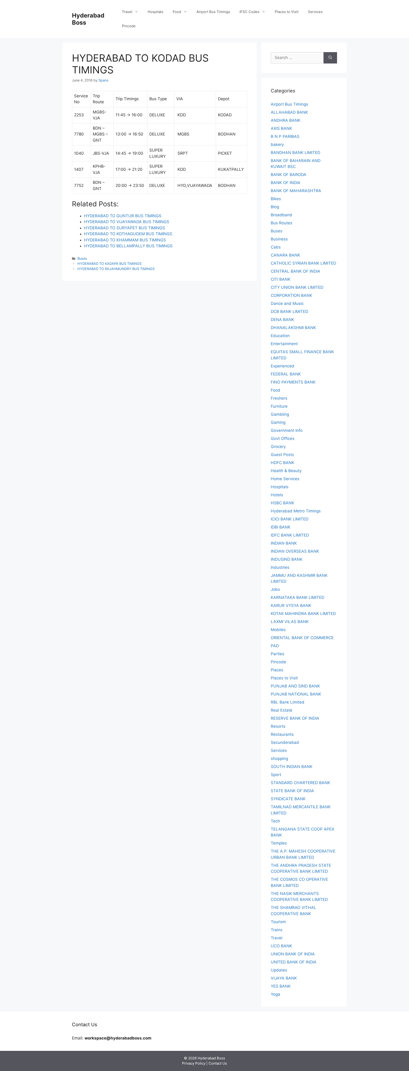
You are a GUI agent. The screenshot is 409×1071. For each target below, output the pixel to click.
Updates (279, 970)
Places (277, 670)
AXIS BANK (281, 128)
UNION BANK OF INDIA (293, 954)
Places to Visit (286, 11)
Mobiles (278, 629)
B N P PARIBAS (285, 136)
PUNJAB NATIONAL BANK (296, 694)
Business (279, 239)
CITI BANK (280, 279)
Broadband (281, 214)
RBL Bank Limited (287, 702)
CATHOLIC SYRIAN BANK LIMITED (303, 263)
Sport (276, 774)
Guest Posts (282, 454)
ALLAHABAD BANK (289, 112)
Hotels (277, 495)
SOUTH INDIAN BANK (291, 766)
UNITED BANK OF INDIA (293, 962)
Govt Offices (282, 438)
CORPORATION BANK (291, 295)
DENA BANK (282, 319)
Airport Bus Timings (213, 11)
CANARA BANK (285, 255)
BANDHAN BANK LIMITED (295, 152)
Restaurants (282, 734)
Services (315, 11)
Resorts (278, 726)
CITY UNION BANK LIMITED (297, 287)
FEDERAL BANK (286, 374)
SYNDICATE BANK (288, 798)
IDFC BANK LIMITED (290, 535)
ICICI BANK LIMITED (289, 519)
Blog (275, 206)
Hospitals (155, 11)
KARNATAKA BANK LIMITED (297, 597)
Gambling (280, 414)
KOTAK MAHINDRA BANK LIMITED (303, 613)
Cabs (276, 247)
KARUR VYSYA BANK (291, 605)
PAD (275, 645)
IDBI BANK (280, 527)
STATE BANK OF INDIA (292, 790)
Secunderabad (285, 742)
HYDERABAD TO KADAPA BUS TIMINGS (109, 264)
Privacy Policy (193, 1063)
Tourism (278, 921)
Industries (280, 567)
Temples (279, 843)
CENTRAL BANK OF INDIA (295, 271)
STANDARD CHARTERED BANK (300, 782)
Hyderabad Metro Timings (296, 511)
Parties (277, 653)
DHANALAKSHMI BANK (293, 327)
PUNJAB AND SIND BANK (295, 686)
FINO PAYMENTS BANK (293, 382)
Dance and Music (287, 303)
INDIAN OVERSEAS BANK (295, 551)
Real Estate (281, 710)
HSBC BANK (282, 503)
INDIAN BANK (284, 543)
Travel (127, 11)
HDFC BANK (282, 462)
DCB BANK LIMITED (289, 311)
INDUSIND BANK (286, 559)
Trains (276, 929)
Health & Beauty (286, 470)
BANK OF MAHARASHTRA (296, 190)
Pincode (129, 26)
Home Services (285, 478)
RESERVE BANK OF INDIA (295, 718)
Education (280, 335)
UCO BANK (281, 946)
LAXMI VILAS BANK (290, 621)
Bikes (276, 198)
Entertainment (284, 343)
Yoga (275, 994)
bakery (277, 144)
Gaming (278, 422)
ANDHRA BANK (285, 120)
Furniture (279, 406)
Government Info (286, 430)
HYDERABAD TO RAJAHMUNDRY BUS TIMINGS (116, 269)
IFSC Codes (249, 11)
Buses (82, 258)
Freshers (279, 398)
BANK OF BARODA (288, 174)
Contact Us (218, 1063)
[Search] (330, 57)
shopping (279, 758)
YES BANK (281, 986)
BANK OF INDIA (285, 182)
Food (177, 11)
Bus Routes (281, 223)
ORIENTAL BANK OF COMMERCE (302, 637)
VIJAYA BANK (284, 978)
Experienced (282, 366)
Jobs (275, 589)
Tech (275, 821)
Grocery (278, 446)
